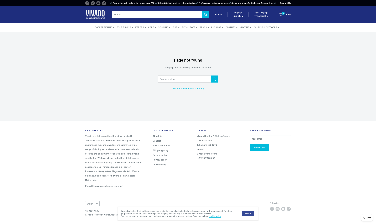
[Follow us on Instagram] (93, 3)
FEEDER (139, 27)
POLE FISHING (124, 27)
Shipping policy (160, 150)
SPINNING (163, 27)
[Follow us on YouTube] (98, 3)
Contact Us (285, 3)
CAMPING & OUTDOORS (265, 27)
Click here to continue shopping (188, 88)
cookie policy (215, 216)
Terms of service (161, 145)
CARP (151, 27)
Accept (248, 213)
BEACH (203, 27)
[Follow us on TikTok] (104, 3)
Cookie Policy (160, 164)
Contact (157, 140)
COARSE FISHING (103, 27)
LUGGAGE (216, 27)
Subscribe (259, 147)
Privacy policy (160, 159)
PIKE (175, 27)
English (90, 203)
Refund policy (160, 154)
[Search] (205, 14)
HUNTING (244, 27)
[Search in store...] (214, 79)
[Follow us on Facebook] (87, 3)
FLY (184, 27)
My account (260, 15)
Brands (219, 14)
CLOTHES (230, 27)
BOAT (192, 27)
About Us (157, 135)
